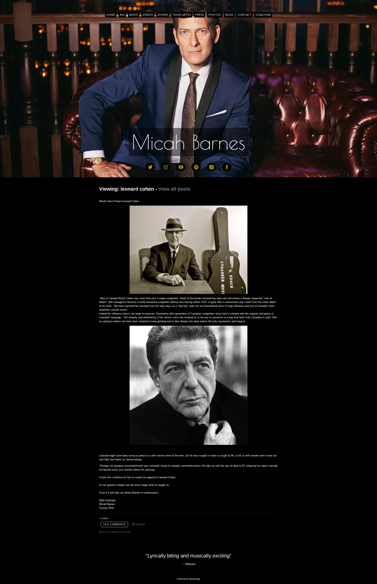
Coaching (263, 15)
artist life (104, 532)
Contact (244, 15)
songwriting (114, 532)
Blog (229, 15)
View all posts (174, 189)
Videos (148, 15)
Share (140, 524)
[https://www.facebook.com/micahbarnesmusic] (226, 167)
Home (110, 15)
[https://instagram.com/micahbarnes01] (165, 167)
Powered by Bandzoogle (188, 579)
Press (199, 15)
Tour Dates (181, 15)
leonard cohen (125, 532)
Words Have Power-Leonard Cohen (119, 201)
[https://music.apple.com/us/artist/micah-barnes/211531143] (211, 167)
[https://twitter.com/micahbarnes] (150, 167)
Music (133, 15)
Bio (122, 15)
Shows (162, 15)
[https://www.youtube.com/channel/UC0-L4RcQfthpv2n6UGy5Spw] (180, 167)
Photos (214, 15)
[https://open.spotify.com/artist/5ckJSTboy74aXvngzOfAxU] (196, 167)
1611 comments (114, 524)
